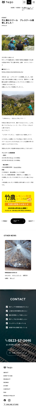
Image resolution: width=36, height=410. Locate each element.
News (18, 7)
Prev (5, 221)
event (4, 17)
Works (6, 382)
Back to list (16, 221)
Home (13, 7)
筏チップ (12, 278)
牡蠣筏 (6, 278)
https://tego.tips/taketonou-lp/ (12, 72)
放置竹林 (25, 275)
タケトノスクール (16, 275)
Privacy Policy (9, 395)
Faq (4, 392)
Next (31, 221)
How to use (7, 376)
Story (5, 386)
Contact (6, 389)
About (5, 372)
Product (6, 379)
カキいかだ (8, 275)
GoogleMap (17, 167)
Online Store (12, 404)
